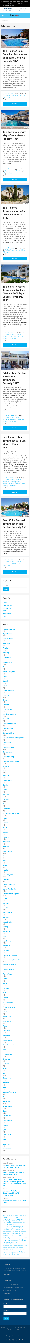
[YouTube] (20, 1340)
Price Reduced (8, 1002)
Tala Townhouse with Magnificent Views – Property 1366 (14, 135)
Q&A (4, 611)
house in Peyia (10, 1229)
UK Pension (7, 1116)
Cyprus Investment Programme (13, 738)
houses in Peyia (20, 1229)
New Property (7, 941)
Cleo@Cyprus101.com (8, 10)
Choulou (6, 705)
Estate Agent (7, 780)
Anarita (5, 648)
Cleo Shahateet (9, 93)
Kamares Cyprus (18, 1231)
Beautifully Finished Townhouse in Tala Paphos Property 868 (14, 524)
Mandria (5, 908)
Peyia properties (16, 1247)
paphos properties (14, 1240)
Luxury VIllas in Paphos (11, 894)
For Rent (6, 794)
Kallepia (5, 832)
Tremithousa (7, 1106)
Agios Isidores (8, 638)
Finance (5, 790)
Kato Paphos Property (17, 1238)
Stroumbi (6, 1064)
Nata (4, 936)
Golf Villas (6, 809)
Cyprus (6, 1219)
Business (6, 686)
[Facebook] (7, 1340)
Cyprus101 (14, 1220)
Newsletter (6, 946)
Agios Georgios (8, 634)
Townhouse (9, 173)
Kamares (6, 837)
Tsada (5, 1111)
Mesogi (5, 927)
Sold (24, 171)
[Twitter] (10, 1340)
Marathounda (7, 912)
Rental (5, 1026)
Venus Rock (7, 1135)
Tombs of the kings (9, 1092)
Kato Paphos (7, 851)
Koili (4, 861)
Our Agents (7, 608)
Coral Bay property (9, 714)
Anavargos (6, 653)
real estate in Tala (6, 1254)
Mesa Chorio (7, 922)
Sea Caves (6, 1031)
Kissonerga (7, 856)
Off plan (6, 950)
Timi (4, 1087)
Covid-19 (6, 719)
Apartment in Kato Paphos (10, 1215)
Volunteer (6, 1144)
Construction (7, 709)
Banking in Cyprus (9, 672)
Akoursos (6, 643)
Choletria (6, 700)
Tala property (7, 252)
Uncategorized (8, 1120)
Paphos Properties (11, 250)
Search (6, 589)
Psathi (5, 1012)
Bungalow (6, 681)
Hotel (5, 827)
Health (5, 818)
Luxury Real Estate (9, 889)
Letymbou (6, 879)
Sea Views (19, 171)
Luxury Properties (9, 884)
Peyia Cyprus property (18, 1245)
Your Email (6, 1310)
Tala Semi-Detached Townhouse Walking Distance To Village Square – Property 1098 (14, 293)
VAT (4, 1130)
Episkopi (6, 775)
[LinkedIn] (17, 1340)
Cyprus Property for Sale (16, 1222)
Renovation (7, 1021)
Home (5, 603)
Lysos (5, 898)
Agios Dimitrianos (9, 629)
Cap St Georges (8, 690)
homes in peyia (18, 1227)
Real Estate (21, 250)
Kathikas (6, 846)
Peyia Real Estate (11, 1249)
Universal (6, 1125)
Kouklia (5, 870)
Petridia (5, 979)
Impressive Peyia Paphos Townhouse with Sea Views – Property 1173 (13, 1193)
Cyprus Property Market (11, 761)
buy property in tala (11, 1217)
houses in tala (6, 1231)
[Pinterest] (23, 1340)
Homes (5, 823)
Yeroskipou (7, 1149)
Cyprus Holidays (8, 733)
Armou (5, 667)
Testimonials (7, 613)
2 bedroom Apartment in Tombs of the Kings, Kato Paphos (15, 1166)
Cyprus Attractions (9, 723)
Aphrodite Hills (8, 662)
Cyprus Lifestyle (8, 747)
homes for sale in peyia (21, 1224)
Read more (7, 1274)
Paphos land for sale (10, 955)
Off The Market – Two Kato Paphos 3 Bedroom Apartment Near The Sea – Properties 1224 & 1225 (14, 1183)
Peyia (5, 983)
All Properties (7, 605)
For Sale (7, 95)
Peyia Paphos (9, 1247)
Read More (15, 104)
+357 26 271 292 (8, 8)
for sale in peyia (11, 1224)
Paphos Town (7, 974)
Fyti (4, 804)
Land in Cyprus (8, 875)
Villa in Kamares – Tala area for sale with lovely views (13, 1173)
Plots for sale (7, 993)
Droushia (6, 766)
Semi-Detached (8, 1045)
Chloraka (6, 695)
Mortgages (6, 931)
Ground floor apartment (11, 813)
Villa (4, 1139)
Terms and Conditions (18, 1336)
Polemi (5, 998)
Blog (4, 616)
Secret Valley (7, 1040)
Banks (5, 676)
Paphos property (16, 95)
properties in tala (6, 1252)
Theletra (6, 1083)
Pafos (25, 1238)
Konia (5, 865)
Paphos (7, 1240)
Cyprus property (10, 171)
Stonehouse (7, 1059)
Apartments (7, 657)
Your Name (7, 1304)
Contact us (7, 1293)
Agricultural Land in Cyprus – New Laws (14, 1201)
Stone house (7, 1054)
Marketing (6, 917)
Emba (5, 771)
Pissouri (6, 988)
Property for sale (8, 484)
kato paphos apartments (14, 1235)
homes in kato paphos (8, 1227)
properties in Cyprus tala (20, 1249)
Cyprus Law (7, 742)
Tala (8, 97)
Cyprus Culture (8, 728)
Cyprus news (7, 752)
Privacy (8, 1336)
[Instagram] (13, 1340)
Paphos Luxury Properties (12, 960)
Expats (5, 785)
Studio (5, 1068)
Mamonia (6, 903)
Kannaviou (6, 842)
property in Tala (14, 1252)
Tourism (6, 1097)
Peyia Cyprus (20, 1243)
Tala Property (16, 1254)
